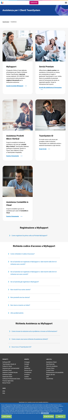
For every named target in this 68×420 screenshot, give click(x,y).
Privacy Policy (50, 368)
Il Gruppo (27, 362)
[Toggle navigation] (66, 3)
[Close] (65, 405)
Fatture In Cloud (7, 366)
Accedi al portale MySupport (14, 86)
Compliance (27, 372)
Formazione (27, 378)
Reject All (60, 416)
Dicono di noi (28, 370)
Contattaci (33, 2)
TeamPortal (49, 378)
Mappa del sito (50, 374)
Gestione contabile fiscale (9, 372)
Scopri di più (42, 149)
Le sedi (26, 366)
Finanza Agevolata (7, 381)
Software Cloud (7, 370)
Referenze (27, 368)
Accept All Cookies (48, 416)
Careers (26, 376)
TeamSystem (5, 21)
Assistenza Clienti (51, 362)
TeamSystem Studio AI (9, 364)
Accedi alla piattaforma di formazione (50, 87)
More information (45, 413)
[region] (34, 411)
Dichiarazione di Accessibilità (54, 372)
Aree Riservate (50, 364)
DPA (3, 391)
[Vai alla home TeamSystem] (2, 2)
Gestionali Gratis (7, 376)
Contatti (26, 364)
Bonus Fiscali (6, 383)
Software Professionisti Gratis (11, 378)
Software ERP (6, 362)
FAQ (3, 393)
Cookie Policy (50, 370)
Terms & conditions (51, 366)
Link (47, 376)
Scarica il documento (12, 156)
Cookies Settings (6, 416)
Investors (27, 374)
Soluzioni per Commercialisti (10, 368)
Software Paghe (7, 374)
